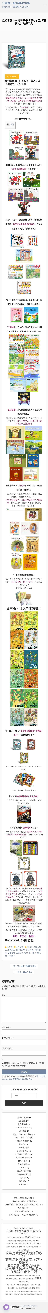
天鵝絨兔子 (30, 1237)
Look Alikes (10, 950)
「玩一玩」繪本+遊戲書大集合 (24, 966)
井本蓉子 (31, 1228)
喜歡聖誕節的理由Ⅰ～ (24, 1211)
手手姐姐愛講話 (22, 1128)
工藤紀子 (19, 953)
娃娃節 (10, 1240)
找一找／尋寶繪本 (23, 1250)
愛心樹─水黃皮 (30, 1247)
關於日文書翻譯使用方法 (24, 1198)
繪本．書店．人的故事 (22, 1134)
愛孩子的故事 (21, 1247)
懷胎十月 (38, 1247)
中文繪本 (11, 956)
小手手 (9, 947)
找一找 (31, 953)
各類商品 (22, 1168)
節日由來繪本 (12, 1288)
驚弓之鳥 (39, 1294)
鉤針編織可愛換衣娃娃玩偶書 (33, 1291)
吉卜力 (22, 1237)
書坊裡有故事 (22, 1118)
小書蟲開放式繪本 (22, 1154)
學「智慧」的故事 (35, 1244)
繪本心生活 (21, 1171)
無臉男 (38, 1278)
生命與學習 (22, 1282)
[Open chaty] (6, 1307)
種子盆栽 (22, 1181)
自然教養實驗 (22, 1174)
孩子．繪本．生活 (22, 1138)
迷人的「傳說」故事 (18, 1291)
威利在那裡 (20, 950)
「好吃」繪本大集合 (24, 972)
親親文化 (8, 1291)
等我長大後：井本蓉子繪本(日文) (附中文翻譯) (20, 1285)
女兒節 (39, 1237)
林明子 (30, 947)
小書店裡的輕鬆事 (22, 1141)
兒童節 (9, 1237)
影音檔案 (22, 1184)
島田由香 (11, 953)
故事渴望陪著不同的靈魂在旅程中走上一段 (23, 1270)
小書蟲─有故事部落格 (16, 3)
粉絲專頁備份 (21, 1158)
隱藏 (12, 124)
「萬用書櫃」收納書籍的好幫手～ (24, 1201)
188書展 (15, 1228)
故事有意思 (22, 1164)
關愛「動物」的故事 (11, 1294)
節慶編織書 (38, 1285)
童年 (27, 1282)
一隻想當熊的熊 (23, 1228)
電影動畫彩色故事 (23, 1294)
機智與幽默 (22, 1278)
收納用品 (22, 1148)
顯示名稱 (6, 1027)
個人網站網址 (7, 1049)
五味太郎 (37, 947)
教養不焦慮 (22, 1124)
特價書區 (22, 1144)
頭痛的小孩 (32, 1294)
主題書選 (19, 947)
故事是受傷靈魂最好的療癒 (23, 1254)
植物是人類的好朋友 (12, 1278)
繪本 (26, 953)
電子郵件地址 (8, 1038)
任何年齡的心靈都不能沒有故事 (23, 1233)
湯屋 (33, 1278)
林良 (38, 1275)
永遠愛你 (28, 1278)
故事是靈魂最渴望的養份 (24, 1265)
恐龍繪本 (14, 1247)
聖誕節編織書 (36, 1288)
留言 (4, 995)
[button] (45, 5)
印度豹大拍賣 (16, 1237)
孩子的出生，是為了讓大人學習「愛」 (18, 1244)
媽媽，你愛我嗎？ (34, 1240)
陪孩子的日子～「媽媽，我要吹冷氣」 (24, 1215)
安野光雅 (29, 950)
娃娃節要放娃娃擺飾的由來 (20, 1240)
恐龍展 (9, 1247)
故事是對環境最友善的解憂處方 (23, 1261)
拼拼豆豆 (22, 1178)
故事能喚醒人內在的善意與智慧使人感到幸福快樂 (22, 1275)
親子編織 (22, 1131)
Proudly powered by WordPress (24, 1306)
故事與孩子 (22, 1161)
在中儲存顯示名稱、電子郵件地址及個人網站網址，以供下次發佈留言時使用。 (23, 1064)
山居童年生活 (22, 1151)
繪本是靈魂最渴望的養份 (23, 1288)
